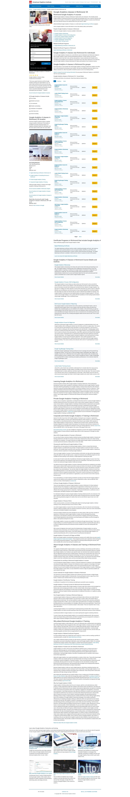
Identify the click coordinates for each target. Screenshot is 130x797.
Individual (33, 63)
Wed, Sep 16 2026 (58, 128)
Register (95, 87)
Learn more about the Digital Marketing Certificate (66, 256)
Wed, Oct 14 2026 (58, 144)
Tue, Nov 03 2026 (58, 175)
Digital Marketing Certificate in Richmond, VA (40, 172)
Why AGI (66, 2)
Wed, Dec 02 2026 (58, 216)
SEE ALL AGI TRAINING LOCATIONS (89, 791)
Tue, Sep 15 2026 (58, 104)
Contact (73, 2)
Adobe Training (79, 6)
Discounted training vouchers (60, 429)
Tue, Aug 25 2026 (58, 88)
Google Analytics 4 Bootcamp (61, 33)
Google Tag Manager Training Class (63, 39)
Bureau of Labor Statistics (59, 676)
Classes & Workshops (36, 6)
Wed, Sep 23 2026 (58, 136)
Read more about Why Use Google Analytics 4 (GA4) (65, 722)
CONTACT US (65, 791)
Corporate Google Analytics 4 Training (39, 182)
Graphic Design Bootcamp (87, 644)
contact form (97, 425)
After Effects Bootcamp (75, 644)
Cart (85, 2)
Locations (77, 2)
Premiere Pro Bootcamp (64, 644)
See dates (97, 277)
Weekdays (59, 81)
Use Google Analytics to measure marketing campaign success (86, 747)
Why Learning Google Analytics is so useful (40, 773)
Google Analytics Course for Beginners (63, 38)
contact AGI (73, 480)
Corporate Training (93, 6)
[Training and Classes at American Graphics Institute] (31, 2)
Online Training (50, 6)
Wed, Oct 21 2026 (58, 168)
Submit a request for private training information (65, 72)
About (70, 2)
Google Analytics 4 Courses (39, 9)
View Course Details (59, 277)
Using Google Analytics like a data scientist (65, 747)
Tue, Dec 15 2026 (58, 224)
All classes (82, 2)
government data (67, 680)
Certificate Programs (65, 6)
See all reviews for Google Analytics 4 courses (39, 92)
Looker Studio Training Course (61, 41)
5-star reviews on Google (38, 205)
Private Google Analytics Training (37, 179)
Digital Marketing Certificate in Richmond (63, 50)
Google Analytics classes (88, 776)
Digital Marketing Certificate (87, 24)
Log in (88, 2)
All (54, 81)
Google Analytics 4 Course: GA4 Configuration (65, 35)
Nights (64, 81)
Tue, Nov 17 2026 (58, 192)
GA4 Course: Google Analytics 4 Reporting (64, 36)
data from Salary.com (94, 677)
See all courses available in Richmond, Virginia (39, 188)
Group (32, 64)
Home (30, 9)
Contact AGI (70, 411)
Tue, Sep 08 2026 (58, 95)
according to (92, 676)
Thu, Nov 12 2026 (58, 184)
